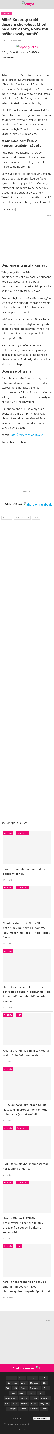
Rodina (22, 1378)
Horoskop (45, 1398)
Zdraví (23, 1383)
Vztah (46, 1388)
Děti (15, 1388)
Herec (33, 1403)
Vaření (21, 1393)
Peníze (23, 1388)
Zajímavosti (22, 833)
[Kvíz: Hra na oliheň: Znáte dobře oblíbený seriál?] (27, 847)
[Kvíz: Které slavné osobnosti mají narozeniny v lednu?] (27, 1142)
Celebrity (7, 13)
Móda (13, 1393)
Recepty (32, 1393)
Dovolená (34, 1408)
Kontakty (17, 1418)
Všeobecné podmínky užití (17, 1424)
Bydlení (24, 1403)
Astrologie (11, 1408)
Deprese (7, 518)
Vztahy (43, 1378)
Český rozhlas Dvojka (30, 435)
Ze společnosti (11, 1398)
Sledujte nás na (24, 1368)
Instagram (33, 1378)
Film (19, 1014)
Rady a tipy (44, 1403)
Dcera (44, 1408)
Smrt (36, 518)
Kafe (12, 435)
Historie (23, 1408)
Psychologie (35, 1388)
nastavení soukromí (42, 1418)
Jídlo (44, 1383)
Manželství (34, 1383)
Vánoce (34, 1398)
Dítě (7, 1388)
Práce (15, 1403)
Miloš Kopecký (22, 518)
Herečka (24, 1398)
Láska (41, 1393)
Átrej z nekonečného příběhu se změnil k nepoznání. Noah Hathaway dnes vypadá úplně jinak (27, 1286)
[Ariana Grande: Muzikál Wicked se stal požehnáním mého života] (27, 1029)
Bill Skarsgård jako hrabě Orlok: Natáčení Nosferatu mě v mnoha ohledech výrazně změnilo (25, 1109)
